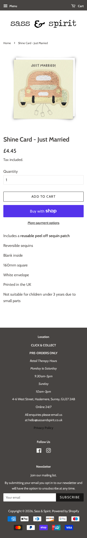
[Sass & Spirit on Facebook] (38, 451)
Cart (80, 6)
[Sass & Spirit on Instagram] (48, 451)
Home (7, 43)
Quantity (10, 171)
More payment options (43, 223)
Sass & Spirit (42, 511)
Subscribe (70, 497)
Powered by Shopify (65, 511)
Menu (13, 6)
